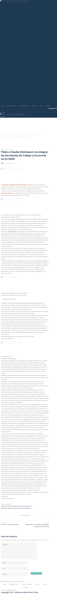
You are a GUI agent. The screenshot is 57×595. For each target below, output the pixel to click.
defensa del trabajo (5, 506)
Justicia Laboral (4, 149)
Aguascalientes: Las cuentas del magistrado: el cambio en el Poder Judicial (37, 525)
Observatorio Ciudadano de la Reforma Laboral (12, 508)
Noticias (34, 106)
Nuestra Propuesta (24, 106)
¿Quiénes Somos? (11, 106)
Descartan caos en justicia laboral (13, 525)
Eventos (41, 106)
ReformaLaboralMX (9, 163)
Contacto (48, 106)
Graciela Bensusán (15, 506)
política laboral (27, 508)
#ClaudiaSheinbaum (11, 359)
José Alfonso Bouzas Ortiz (26, 506)
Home (3, 106)
